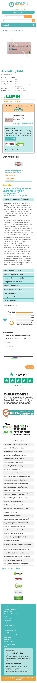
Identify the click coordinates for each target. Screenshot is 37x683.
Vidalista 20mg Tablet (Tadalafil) (13, 505)
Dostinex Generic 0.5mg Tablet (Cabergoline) (17, 556)
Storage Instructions (11, 297)
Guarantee (7, 621)
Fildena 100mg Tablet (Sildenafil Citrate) (16, 508)
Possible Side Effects (11, 285)
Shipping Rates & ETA (10, 642)
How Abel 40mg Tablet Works (14, 278)
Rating (7, 338)
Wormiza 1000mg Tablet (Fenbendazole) (16, 498)
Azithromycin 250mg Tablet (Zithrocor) (15, 448)
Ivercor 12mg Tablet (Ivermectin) (13, 560)
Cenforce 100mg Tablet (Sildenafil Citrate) (16, 537)
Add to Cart (10, 139)
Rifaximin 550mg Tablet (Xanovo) (14, 459)
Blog (5, 646)
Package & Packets (10, 644)
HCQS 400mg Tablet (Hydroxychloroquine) (16, 553)
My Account (7, 639)
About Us (7, 607)
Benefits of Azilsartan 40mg (13, 274)
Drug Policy (7, 637)
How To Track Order (10, 628)
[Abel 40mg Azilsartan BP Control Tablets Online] (19, 48)
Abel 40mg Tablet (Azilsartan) (15, 30)
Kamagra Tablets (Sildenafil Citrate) (14, 526)
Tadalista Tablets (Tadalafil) (12, 516)
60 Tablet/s (9, 131)
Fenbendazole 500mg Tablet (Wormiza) (16, 483)
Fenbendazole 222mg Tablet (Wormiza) (16, 487)
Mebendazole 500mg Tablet (12, 491)
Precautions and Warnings (13, 289)
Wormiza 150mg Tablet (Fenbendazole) (15, 480)
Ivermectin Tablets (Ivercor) (12, 469)
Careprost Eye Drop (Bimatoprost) (14, 533)
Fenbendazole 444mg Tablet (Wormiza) (16, 494)
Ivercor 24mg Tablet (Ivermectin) (14, 501)
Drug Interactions (10, 293)
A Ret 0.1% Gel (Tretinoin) (11, 512)
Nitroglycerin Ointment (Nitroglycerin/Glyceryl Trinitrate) (17, 545)
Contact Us (7, 618)
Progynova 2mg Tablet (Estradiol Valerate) (16, 523)
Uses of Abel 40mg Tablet (12, 270)
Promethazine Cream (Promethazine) (15, 473)
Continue (30, 367)
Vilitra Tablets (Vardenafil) (11, 540)
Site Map (6, 632)
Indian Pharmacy (9, 625)
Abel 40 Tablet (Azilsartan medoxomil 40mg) (18, 107)
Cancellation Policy (10, 630)
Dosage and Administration (13, 282)
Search (28, 17)
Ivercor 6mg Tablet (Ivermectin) (13, 462)
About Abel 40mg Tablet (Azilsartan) (16, 199)
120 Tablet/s (10, 135)
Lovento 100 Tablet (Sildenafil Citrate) (15, 455)
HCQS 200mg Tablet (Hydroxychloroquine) (16, 549)
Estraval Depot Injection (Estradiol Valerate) (17, 476)
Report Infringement (10, 635)
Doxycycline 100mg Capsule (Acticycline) (16, 564)
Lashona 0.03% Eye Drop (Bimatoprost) (15, 444)
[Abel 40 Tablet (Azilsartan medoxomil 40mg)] (8, 119)
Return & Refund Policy (11, 614)
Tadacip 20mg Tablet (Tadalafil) (13, 530)
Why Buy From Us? (10, 301)
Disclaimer (7, 623)
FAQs (5, 616)
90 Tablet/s (9, 133)
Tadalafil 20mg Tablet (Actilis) (13, 451)
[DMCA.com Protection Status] (18, 573)
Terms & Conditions (10, 609)
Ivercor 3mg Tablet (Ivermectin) (13, 466)
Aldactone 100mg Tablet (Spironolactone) (16, 519)
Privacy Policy (8, 611)
